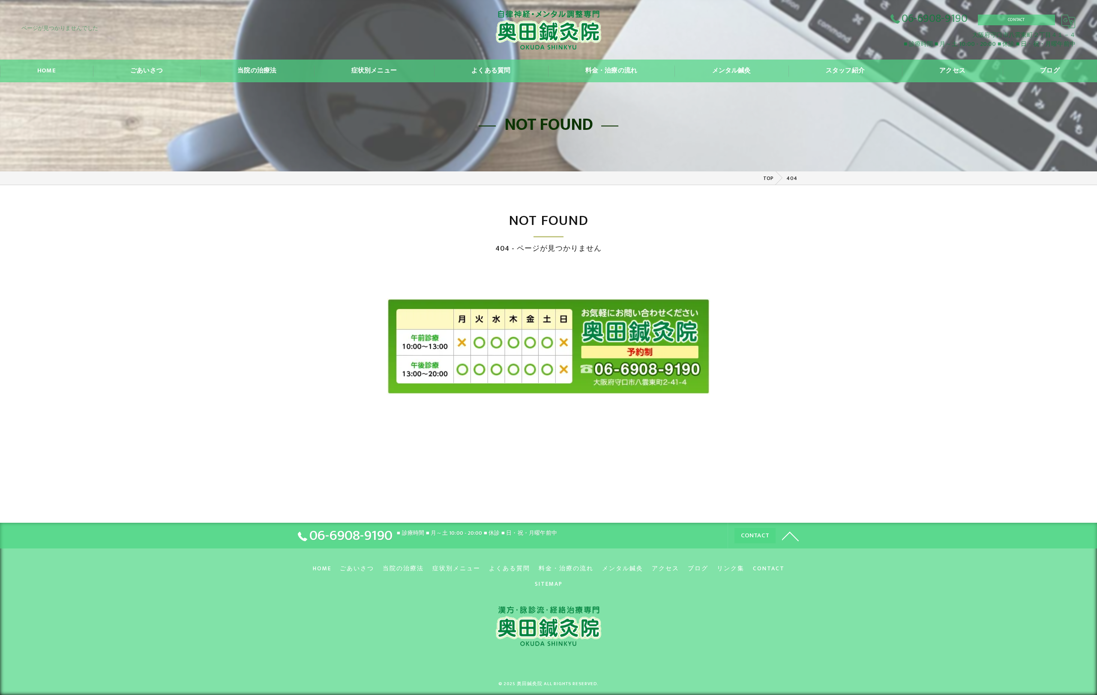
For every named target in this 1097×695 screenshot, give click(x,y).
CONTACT (1016, 19)
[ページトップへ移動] (790, 535)
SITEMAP (549, 584)
